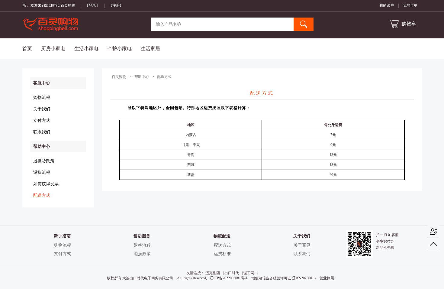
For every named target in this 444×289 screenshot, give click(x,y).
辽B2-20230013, (304, 278)
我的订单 (410, 5)
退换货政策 (43, 161)
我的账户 (386, 5)
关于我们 (41, 109)
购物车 (409, 23)
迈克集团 (212, 273)
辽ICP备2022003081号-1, (229, 278)
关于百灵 (302, 245)
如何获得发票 (46, 184)
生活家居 (150, 48)
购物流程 (41, 97)
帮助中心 (141, 77)
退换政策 (142, 254)
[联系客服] (433, 232)
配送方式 (41, 195)
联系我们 (41, 132)
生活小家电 (86, 48)
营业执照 (327, 278)
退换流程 (41, 172)
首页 (27, 48)
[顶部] (433, 244)
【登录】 (92, 5)
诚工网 (248, 273)
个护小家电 (120, 48)
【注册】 (116, 5)
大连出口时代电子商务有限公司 (147, 278)
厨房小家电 (53, 48)
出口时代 (231, 273)
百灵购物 (119, 77)
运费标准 (222, 254)
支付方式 (41, 120)
